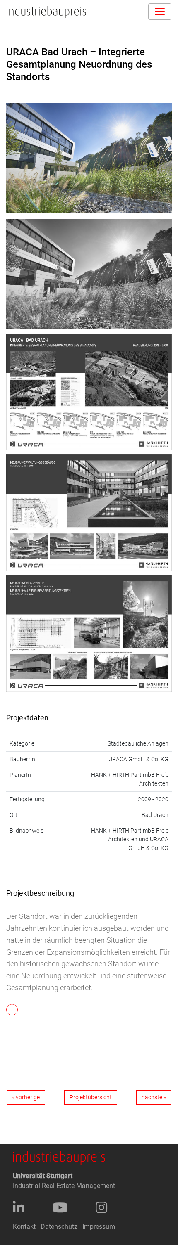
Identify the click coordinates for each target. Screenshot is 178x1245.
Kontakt (24, 1227)
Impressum (98, 1227)
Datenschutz (59, 1227)
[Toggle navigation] (159, 11)
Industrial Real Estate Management (64, 1186)
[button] (89, 955)
